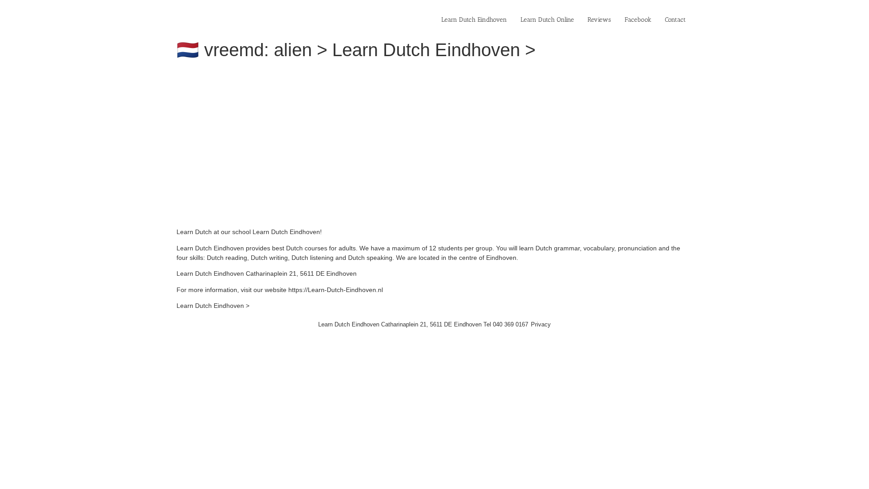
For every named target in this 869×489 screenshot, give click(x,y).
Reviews (599, 20)
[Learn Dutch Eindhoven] (301, 72)
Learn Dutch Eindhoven (474, 20)
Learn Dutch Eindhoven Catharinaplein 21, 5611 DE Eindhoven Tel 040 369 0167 (423, 324)
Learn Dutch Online (547, 20)
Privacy (541, 324)
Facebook (638, 20)
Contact (675, 20)
